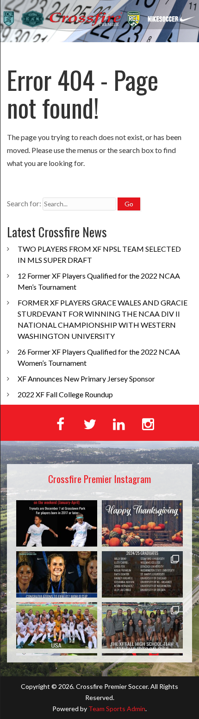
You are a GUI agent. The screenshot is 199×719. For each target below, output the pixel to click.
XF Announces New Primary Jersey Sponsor (86, 378)
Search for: (24, 203)
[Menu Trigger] (179, 49)
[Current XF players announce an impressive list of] (142, 574)
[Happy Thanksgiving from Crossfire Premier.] (142, 523)
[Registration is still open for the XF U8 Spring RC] (56, 523)
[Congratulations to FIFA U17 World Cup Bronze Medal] (56, 574)
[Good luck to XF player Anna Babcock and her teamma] (56, 625)
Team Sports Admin (116, 709)
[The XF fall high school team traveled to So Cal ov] (142, 625)
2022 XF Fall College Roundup (65, 394)
